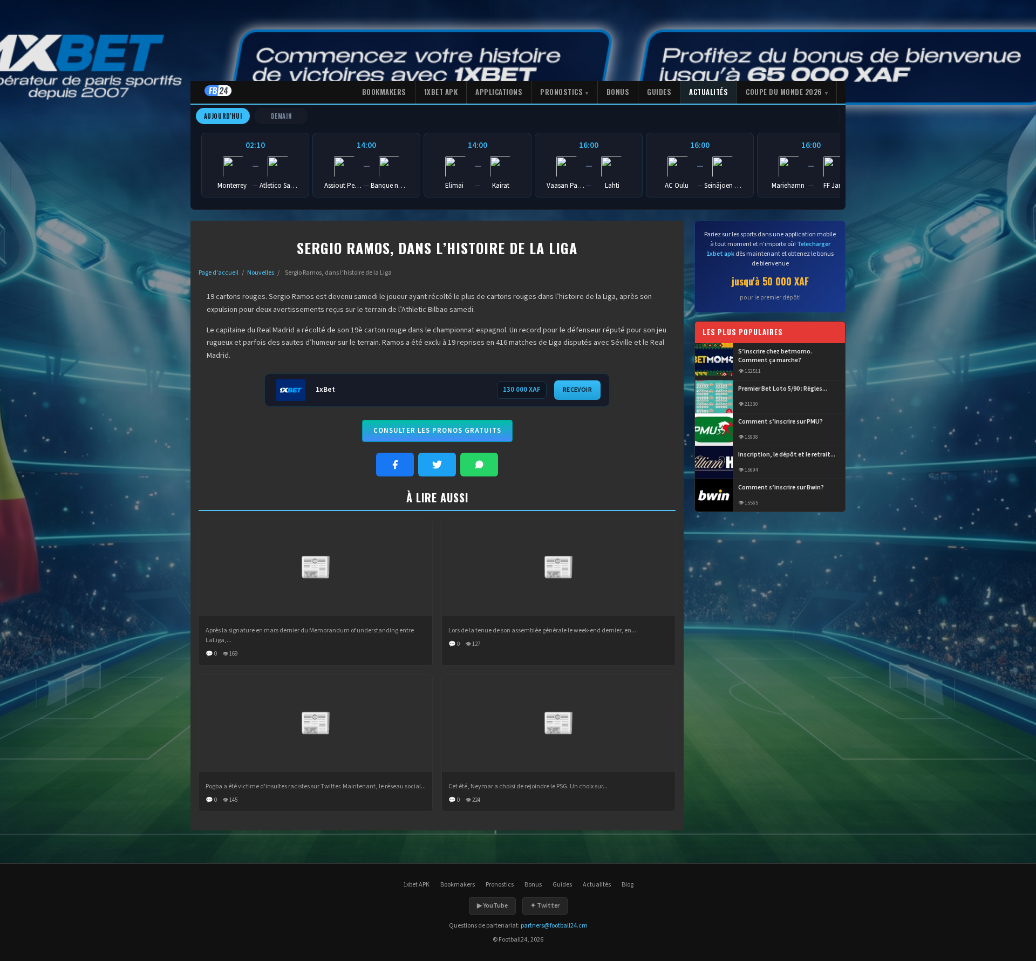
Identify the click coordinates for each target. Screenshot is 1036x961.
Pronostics (561, 91)
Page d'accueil (218, 272)
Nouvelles (260, 272)
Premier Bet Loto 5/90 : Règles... (782, 389)
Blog (627, 884)
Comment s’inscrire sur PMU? (780, 422)
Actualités (708, 91)
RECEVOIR (577, 389)
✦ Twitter (545, 905)
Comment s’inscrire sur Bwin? (781, 487)
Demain (281, 116)
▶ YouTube (492, 905)
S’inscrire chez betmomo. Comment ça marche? (775, 356)
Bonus (618, 91)
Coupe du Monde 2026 (784, 91)
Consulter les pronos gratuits (437, 430)
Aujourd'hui (223, 116)
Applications (498, 91)
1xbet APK (441, 91)
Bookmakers (384, 91)
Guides (659, 91)
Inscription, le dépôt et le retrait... (786, 455)
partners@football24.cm (554, 925)
